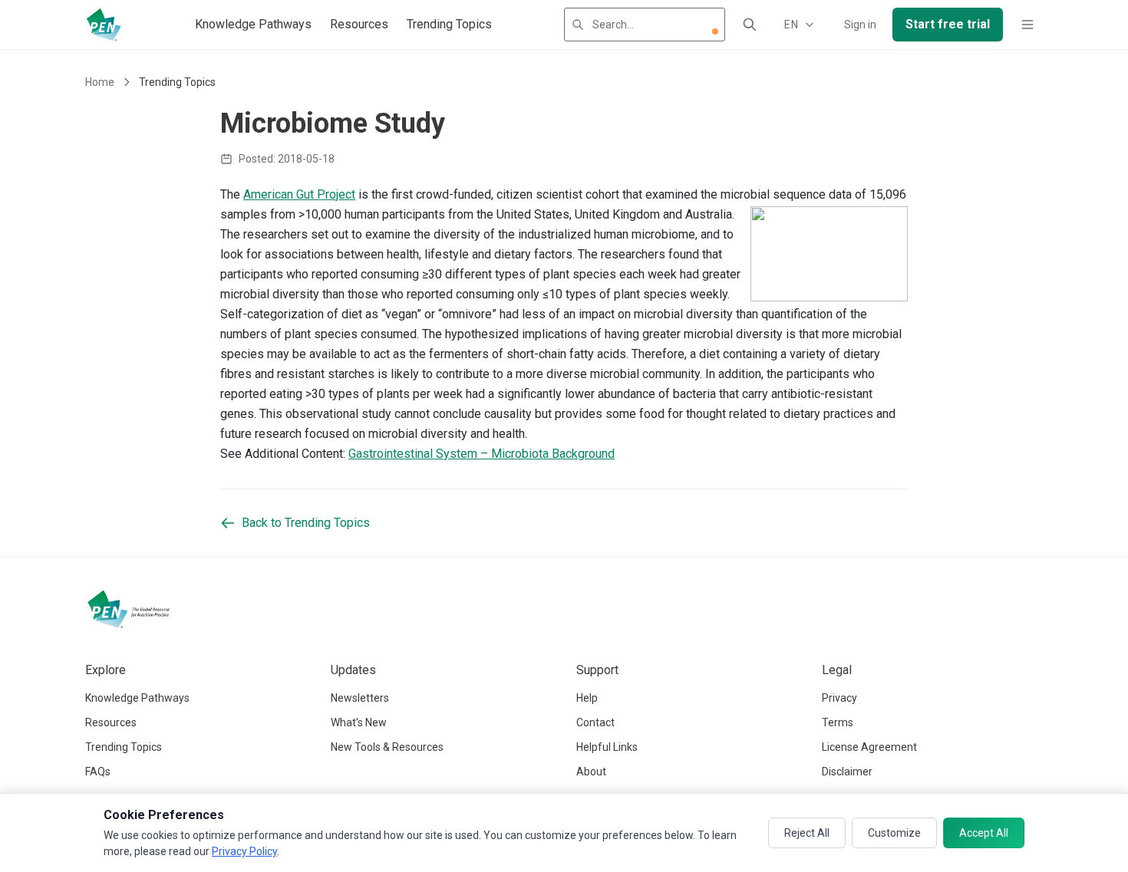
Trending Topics (449, 24)
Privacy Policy (244, 851)
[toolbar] (715, 31)
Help (587, 698)
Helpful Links (607, 747)
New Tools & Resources (387, 747)
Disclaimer (847, 771)
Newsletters (360, 698)
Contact (595, 722)
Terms (837, 722)
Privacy (839, 698)
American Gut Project (299, 194)
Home (99, 82)
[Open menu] (1027, 24)
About (591, 771)
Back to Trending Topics (306, 522)
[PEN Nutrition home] (103, 24)
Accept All (983, 833)
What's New (359, 722)
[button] (715, 31)
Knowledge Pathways (253, 24)
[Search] (749, 24)
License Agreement (869, 747)
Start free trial (947, 24)
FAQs (97, 771)
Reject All (807, 833)
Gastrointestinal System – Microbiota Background (481, 453)
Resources (359, 24)
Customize (894, 833)
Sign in (860, 24)
